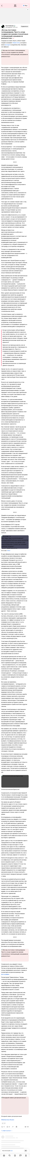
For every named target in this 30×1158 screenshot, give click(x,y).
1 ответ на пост (6, 1130)
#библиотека (5, 1120)
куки (11, 1150)
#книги (12, 1120)
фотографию (5, 974)
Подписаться (24, 26)
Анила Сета (16, 42)
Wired (8, 550)
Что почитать (8, 27)
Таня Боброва (9, 25)
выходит (7, 45)
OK (25, 1150)
